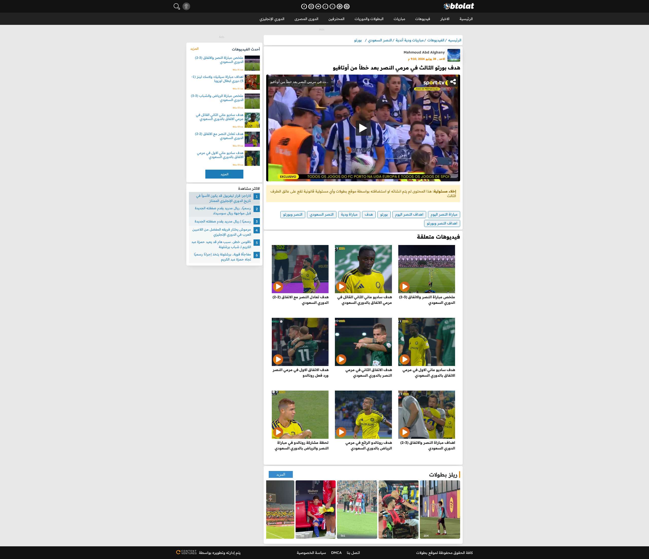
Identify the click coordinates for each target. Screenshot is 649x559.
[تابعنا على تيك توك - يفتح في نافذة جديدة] (325, 6)
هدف (369, 214)
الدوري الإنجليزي (272, 18)
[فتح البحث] (176, 6)
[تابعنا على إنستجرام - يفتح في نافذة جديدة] (311, 6)
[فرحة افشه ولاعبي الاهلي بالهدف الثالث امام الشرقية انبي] (357, 509)
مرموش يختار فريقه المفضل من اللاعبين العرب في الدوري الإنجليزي (221, 231)
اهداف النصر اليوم (409, 214)
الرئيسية (466, 18)
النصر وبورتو (292, 214)
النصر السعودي (322, 214)
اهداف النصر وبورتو (442, 223)
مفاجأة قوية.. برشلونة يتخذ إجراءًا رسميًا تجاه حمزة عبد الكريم (222, 256)
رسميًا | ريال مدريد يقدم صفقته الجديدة (223, 221)
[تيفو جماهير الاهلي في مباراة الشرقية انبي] (274, 509)
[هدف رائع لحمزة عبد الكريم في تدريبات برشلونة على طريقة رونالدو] (440, 509)
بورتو (384, 214)
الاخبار (444, 18)
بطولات (421, 552)
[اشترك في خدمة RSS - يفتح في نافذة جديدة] (347, 6)
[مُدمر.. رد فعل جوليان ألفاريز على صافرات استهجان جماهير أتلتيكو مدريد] (316, 509)
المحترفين (337, 18)
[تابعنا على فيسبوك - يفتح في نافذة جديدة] (304, 6)
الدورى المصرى (306, 18)
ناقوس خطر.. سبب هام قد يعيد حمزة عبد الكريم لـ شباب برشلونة (221, 244)
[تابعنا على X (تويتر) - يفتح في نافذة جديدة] (332, 6)
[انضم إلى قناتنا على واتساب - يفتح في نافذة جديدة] (339, 6)
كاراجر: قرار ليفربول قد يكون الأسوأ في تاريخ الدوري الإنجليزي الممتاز (223, 198)
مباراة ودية (349, 214)
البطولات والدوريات (369, 18)
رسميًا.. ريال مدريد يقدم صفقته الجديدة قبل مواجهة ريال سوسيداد (223, 210)
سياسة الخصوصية (311, 552)
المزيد (280, 474)
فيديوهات (422, 18)
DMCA (336, 552)
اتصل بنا (353, 552)
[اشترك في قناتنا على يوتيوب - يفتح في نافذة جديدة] (318, 6)
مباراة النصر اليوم (444, 214)
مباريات (399, 18)
